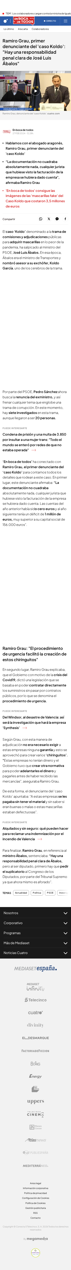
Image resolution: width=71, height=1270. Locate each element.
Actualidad (21, 893)
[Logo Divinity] (35, 1025)
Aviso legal (35, 1183)
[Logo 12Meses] (35, 1127)
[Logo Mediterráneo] (35, 1165)
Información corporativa (35, 1188)
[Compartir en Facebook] (65, 219)
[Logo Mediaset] (35, 971)
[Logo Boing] (35, 1063)
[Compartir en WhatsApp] (41, 219)
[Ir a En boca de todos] (24, 20)
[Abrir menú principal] (65, 21)
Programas (12, 933)
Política (37, 893)
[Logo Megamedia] (37, 1239)
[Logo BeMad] (35, 1089)
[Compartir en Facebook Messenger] (57, 219)
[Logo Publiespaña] (35, 1152)
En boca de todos (23, 130)
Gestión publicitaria (35, 1208)
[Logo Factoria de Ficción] (35, 1050)
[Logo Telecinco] (35, 999)
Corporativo (13, 923)
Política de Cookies (35, 1203)
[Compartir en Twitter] (49, 219)
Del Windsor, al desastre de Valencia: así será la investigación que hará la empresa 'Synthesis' (34, 722)
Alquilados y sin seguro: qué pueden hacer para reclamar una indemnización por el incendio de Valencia (35, 833)
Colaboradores (40, 29)
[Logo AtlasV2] (35, 1140)
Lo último (9, 29)
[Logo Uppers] (35, 1101)
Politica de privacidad (35, 1193)
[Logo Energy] (35, 1076)
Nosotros (11, 913)
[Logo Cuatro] (35, 1012)
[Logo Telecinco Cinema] (35, 1114)
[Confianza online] (35, 1256)
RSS (35, 1213)
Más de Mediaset (16, 943)
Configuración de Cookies (35, 1198)
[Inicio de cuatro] (6, 21)
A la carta (23, 29)
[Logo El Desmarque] (35, 1038)
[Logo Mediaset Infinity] (35, 987)
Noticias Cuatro (16, 953)
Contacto (35, 1217)
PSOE (50, 893)
